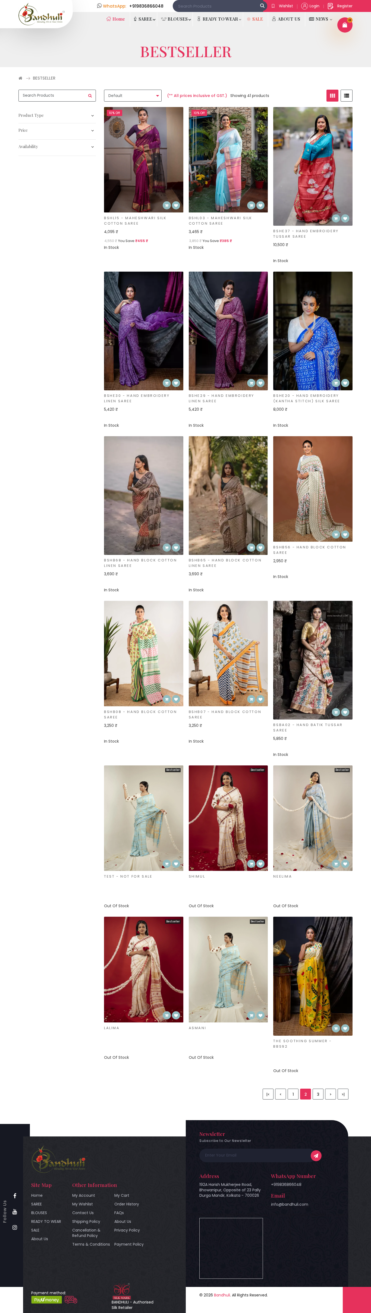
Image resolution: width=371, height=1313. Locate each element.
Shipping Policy (86, 1221)
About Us (39, 1239)
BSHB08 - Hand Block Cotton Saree (140, 714)
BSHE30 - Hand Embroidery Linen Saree (136, 398)
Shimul (197, 876)
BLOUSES (39, 1212)
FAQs (119, 1212)
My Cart (121, 1195)
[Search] (262, 6)
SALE (35, 1230)
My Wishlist (82, 1204)
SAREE (36, 1204)
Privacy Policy (127, 1230)
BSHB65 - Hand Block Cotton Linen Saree (225, 563)
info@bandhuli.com (289, 1204)
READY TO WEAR (46, 1221)
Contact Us (83, 1212)
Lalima (112, 1028)
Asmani (197, 1028)
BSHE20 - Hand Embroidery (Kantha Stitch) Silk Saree (306, 398)
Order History (126, 1204)
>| (343, 1094)
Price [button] (23, 130)
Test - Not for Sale (128, 876)
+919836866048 (286, 1184)
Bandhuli (222, 1295)
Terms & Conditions (91, 1244)
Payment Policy (129, 1244)
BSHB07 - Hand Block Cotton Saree (225, 714)
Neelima (282, 876)
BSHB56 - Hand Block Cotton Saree (309, 550)
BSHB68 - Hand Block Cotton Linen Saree (140, 563)
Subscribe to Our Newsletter (225, 1140)
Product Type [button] (31, 115)
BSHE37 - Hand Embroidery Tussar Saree (305, 233)
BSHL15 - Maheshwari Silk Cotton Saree (135, 220)
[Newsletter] (316, 1155)
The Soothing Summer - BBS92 (302, 1043)
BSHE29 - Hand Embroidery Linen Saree (221, 398)
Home (37, 1195)
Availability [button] (28, 146)
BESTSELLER (44, 78)
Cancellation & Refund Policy (86, 1232)
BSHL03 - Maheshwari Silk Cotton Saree (220, 220)
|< (268, 1094)
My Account (83, 1195)
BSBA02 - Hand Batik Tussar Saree (308, 727)
